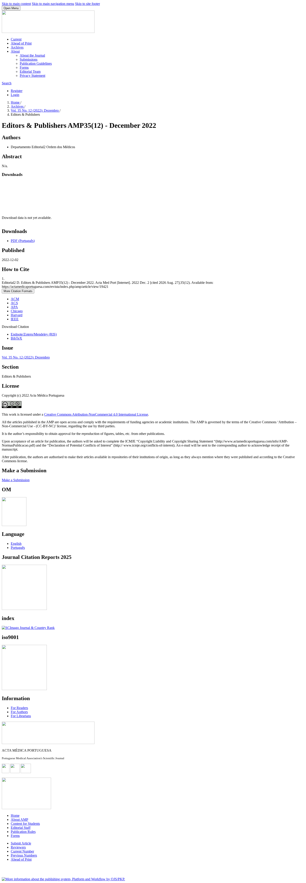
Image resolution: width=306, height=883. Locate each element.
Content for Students (25, 823)
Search (6, 83)
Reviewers (18, 847)
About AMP (19, 819)
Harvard (16, 315)
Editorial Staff (20, 828)
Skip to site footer (87, 4)
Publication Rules (23, 832)
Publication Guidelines (36, 63)
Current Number (22, 851)
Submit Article (21, 843)
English (16, 543)
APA (14, 307)
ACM (15, 299)
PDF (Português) (23, 241)
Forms (24, 67)
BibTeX (16, 338)
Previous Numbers (24, 855)
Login (15, 95)
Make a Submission (16, 480)
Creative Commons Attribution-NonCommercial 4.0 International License (96, 414)
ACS (14, 303)
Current (16, 39)
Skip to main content (16, 4)
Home (15, 102)
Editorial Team (30, 71)
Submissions (28, 59)
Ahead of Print (21, 43)
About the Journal (32, 55)
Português (18, 547)
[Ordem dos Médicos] (14, 525)
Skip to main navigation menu (53, 4)
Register (16, 91)
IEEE (15, 319)
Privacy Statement (32, 75)
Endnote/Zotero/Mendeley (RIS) (34, 334)
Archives (17, 47)
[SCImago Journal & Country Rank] (28, 628)
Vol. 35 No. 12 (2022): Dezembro (35, 110)
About (15, 51)
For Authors (19, 712)
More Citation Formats (18, 291)
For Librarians (21, 716)
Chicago (17, 311)
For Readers (19, 708)
